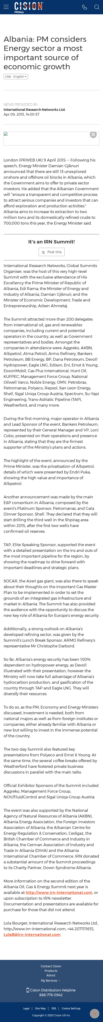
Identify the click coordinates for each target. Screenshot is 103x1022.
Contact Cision (51, 966)
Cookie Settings (71, 1008)
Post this (54, 252)
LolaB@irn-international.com (32, 934)
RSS (54, 1008)
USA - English (15, 76)
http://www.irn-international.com (59, 892)
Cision (58, 1015)
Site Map (40, 1008)
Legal (26, 1008)
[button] (85, 7)
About (50, 975)
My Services (49, 980)
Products (51, 971)
